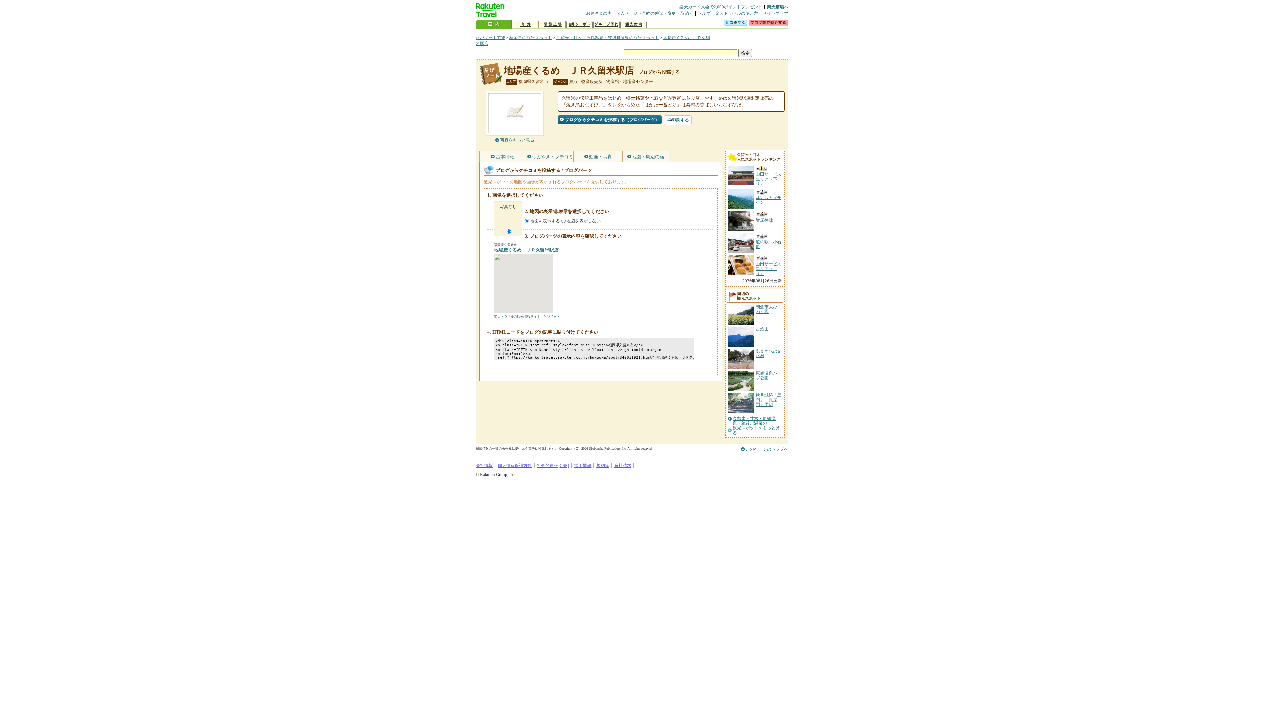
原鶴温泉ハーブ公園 (768, 375)
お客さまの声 (599, 13)
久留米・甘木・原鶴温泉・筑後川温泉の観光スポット (607, 37)
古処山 (762, 329)
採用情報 (582, 465)
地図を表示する (545, 220)
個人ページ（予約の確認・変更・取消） (654, 13)
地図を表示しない (583, 220)
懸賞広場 (553, 24)
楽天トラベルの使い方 (736, 13)
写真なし (508, 206)
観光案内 (633, 24)
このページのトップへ (767, 449)
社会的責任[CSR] (553, 465)
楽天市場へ (777, 6)
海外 (526, 24)
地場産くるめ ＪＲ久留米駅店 (569, 71)
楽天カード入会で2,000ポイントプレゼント (720, 6)
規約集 (602, 465)
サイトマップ (775, 13)
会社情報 (484, 465)
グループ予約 (606, 24)
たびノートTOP (490, 37)
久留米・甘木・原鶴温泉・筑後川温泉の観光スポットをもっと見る (756, 425)
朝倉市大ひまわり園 (768, 309)
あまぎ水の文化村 (768, 353)
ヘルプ (704, 13)
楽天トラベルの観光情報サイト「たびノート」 (528, 316)
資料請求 (622, 465)
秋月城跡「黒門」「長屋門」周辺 (768, 400)
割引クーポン (579, 24)
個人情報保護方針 (515, 465)
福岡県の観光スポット (530, 37)
